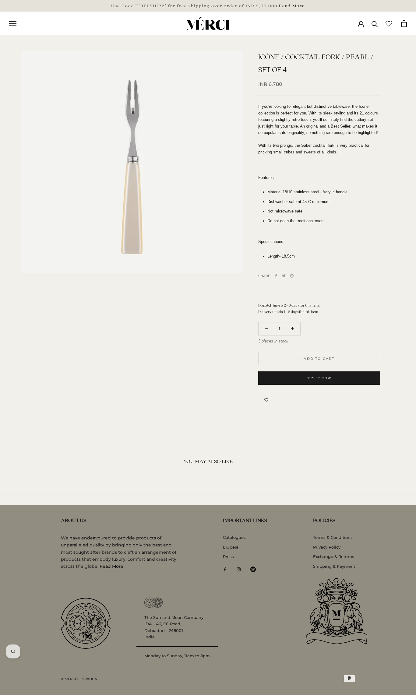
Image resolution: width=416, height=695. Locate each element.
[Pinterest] (292, 276)
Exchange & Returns (333, 556)
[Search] (375, 23)
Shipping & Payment (334, 566)
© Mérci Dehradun (79, 679)
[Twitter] (284, 276)
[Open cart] (404, 23)
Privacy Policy (326, 547)
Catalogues (234, 537)
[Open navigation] (12, 23)
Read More (292, 5)
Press (228, 556)
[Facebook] (276, 276)
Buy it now (319, 378)
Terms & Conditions (333, 537)
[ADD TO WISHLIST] (266, 400)
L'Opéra (230, 547)
